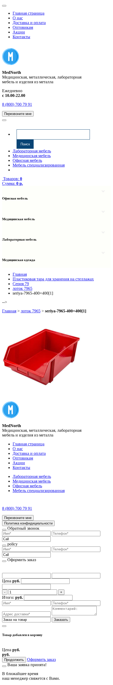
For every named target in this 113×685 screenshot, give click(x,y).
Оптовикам (23, 27)
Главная (9, 311)
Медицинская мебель (32, 155)
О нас (18, 18)
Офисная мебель (27, 160)
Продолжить (14, 660)
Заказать (61, 620)
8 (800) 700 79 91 (17, 104)
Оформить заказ (41, 659)
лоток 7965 (30, 311)
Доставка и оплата (29, 22)
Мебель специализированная (39, 165)
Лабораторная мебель (32, 151)
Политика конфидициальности (28, 523)
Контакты (21, 37)
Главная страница (28, 13)
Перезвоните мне (18, 114)
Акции (19, 32)
